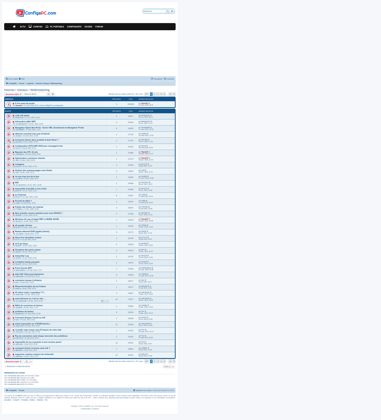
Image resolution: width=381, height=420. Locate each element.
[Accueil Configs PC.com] (14, 26)
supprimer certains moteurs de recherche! (34, 354)
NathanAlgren (20, 270)
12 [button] (170, 94)
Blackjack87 (23, 124)
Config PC (16, 400)
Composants (74, 26)
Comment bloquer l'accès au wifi (30, 318)
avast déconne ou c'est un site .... (30, 298)
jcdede (21, 234)
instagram (19, 164)
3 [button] (157, 94)
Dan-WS (18, 142)
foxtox (17, 148)
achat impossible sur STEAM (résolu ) (32, 324)
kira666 (144, 176)
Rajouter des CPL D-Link (26, 152)
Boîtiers (32, 400)
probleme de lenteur (24, 311)
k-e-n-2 (18, 239)
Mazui (143, 354)
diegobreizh (19, 313)
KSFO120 (19, 338)
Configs (37, 26)
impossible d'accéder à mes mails (30, 189)
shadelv (144, 305)
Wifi (17, 182)
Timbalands (19, 154)
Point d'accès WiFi (23, 268)
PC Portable (57, 26)
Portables (24, 400)
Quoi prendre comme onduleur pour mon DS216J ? (39, 213)
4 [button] (161, 94)
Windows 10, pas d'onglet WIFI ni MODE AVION (37, 219)
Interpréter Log (22, 256)
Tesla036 (18, 307)
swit (16, 172)
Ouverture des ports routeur (28, 250)
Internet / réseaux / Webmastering (27, 90)
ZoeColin (144, 207)
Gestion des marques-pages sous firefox (33, 170)
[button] (146, 94)
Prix (46, 400)
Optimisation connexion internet (30, 158)
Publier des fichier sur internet (29, 207)
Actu (23, 26)
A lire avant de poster (25, 103)
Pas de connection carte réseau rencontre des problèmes (41, 336)
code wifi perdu (22, 115)
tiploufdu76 (145, 286)
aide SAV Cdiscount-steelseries (29, 274)
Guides (88, 26)
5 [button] (164, 94)
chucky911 (19, 332)
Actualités (7, 400)
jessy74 (18, 166)
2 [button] (154, 94)
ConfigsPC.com (20, 395)
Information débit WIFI (25, 121)
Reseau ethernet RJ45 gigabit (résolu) (32, 231)
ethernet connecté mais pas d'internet (32, 134)
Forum (99, 26)
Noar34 (18, 252)
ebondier (18, 215)
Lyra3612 (18, 178)
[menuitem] (22, 79)
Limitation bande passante (27, 262)
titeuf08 (18, 246)
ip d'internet (20, 195)
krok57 (143, 317)
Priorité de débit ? (23, 201)
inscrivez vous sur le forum (119, 398)
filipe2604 (18, 350)
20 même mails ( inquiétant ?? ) (29, 292)
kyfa (17, 320)
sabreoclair (19, 276)
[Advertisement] (90, 52)
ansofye (18, 136)
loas (16, 282)
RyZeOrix (22, 185)
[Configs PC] (31, 14)
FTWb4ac (19, 209)
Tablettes (40, 400)
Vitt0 (17, 160)
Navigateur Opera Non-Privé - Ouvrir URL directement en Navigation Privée (49, 128)
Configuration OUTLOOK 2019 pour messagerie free (39, 146)
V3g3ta (143, 133)
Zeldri (143, 194)
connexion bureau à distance (28, 280)
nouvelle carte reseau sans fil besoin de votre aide (38, 330)
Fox (142, 311)
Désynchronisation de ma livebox (30, 286)
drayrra (18, 288)
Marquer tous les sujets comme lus (121, 94)
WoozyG (18, 221)
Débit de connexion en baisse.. (29, 305)
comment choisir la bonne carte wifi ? (32, 348)
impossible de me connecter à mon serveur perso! (38, 342)
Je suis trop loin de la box (27, 176)
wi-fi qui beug (21, 244)
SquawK (18, 105)
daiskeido (18, 344)
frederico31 (19, 117)
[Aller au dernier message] (149, 103)
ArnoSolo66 (19, 130)
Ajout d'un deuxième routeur (28, 237)
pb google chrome (23, 225)
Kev (142, 249)
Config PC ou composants (53, 105)
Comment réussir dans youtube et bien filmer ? (37, 140)
